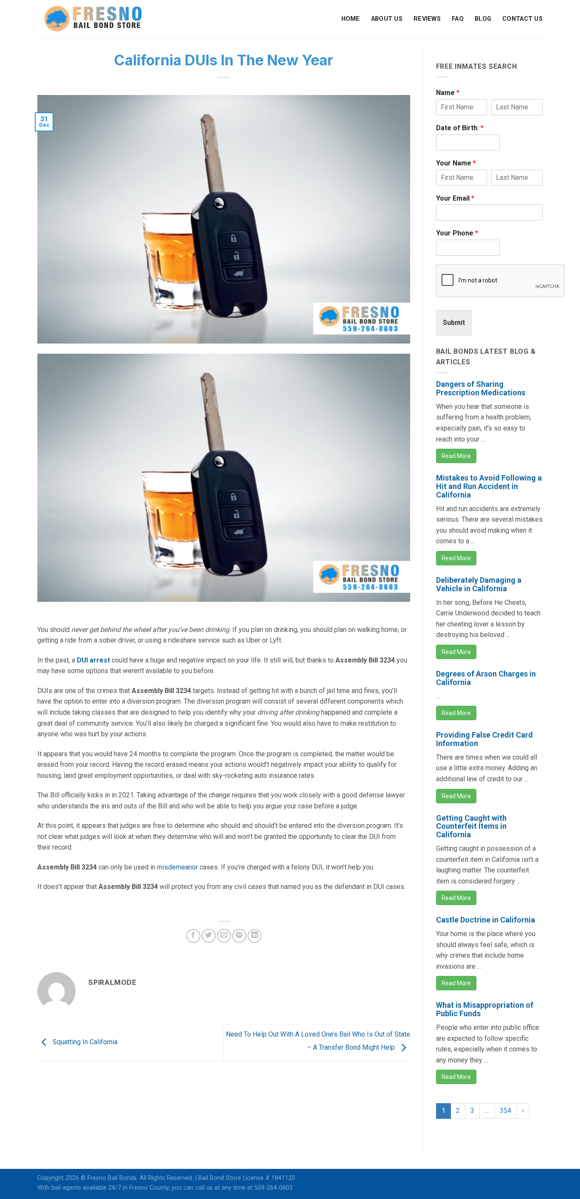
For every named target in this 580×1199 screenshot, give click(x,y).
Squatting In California (84, 1042)
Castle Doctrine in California (485, 919)
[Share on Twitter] (209, 936)
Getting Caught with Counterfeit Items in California (471, 826)
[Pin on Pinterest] (239, 936)
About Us (387, 18)
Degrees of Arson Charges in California (486, 678)
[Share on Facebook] (193, 936)
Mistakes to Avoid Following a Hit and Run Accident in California (489, 486)
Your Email (455, 198)
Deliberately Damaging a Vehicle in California (478, 584)
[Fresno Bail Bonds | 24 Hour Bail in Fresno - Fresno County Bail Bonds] (93, 18)
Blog (483, 18)
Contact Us (522, 18)
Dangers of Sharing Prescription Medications (480, 388)
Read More (456, 456)
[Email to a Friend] (224, 936)
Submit (454, 323)
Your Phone (457, 233)
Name (447, 93)
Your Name (456, 163)
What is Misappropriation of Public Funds (484, 1009)
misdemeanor (177, 867)
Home (350, 18)
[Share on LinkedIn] (255, 936)
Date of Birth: (460, 128)
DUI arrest (93, 660)
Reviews (427, 18)
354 (505, 1111)
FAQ (458, 18)
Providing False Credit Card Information (484, 739)
